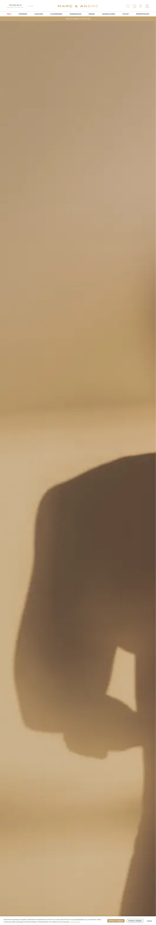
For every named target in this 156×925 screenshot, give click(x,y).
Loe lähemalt (75, 922)
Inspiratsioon (142, 14)
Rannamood (75, 14)
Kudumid (39, 14)
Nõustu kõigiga (116, 921)
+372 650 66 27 (15, 5)
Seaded (149, 921)
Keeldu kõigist (135, 921)
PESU (9, 14)
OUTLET (125, 14)
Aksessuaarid (108, 14)
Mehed (92, 14)
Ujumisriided (56, 14)
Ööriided (23, 14)
